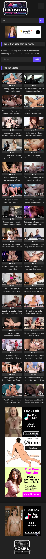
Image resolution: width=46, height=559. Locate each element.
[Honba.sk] (19, 8)
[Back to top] (38, 552)
